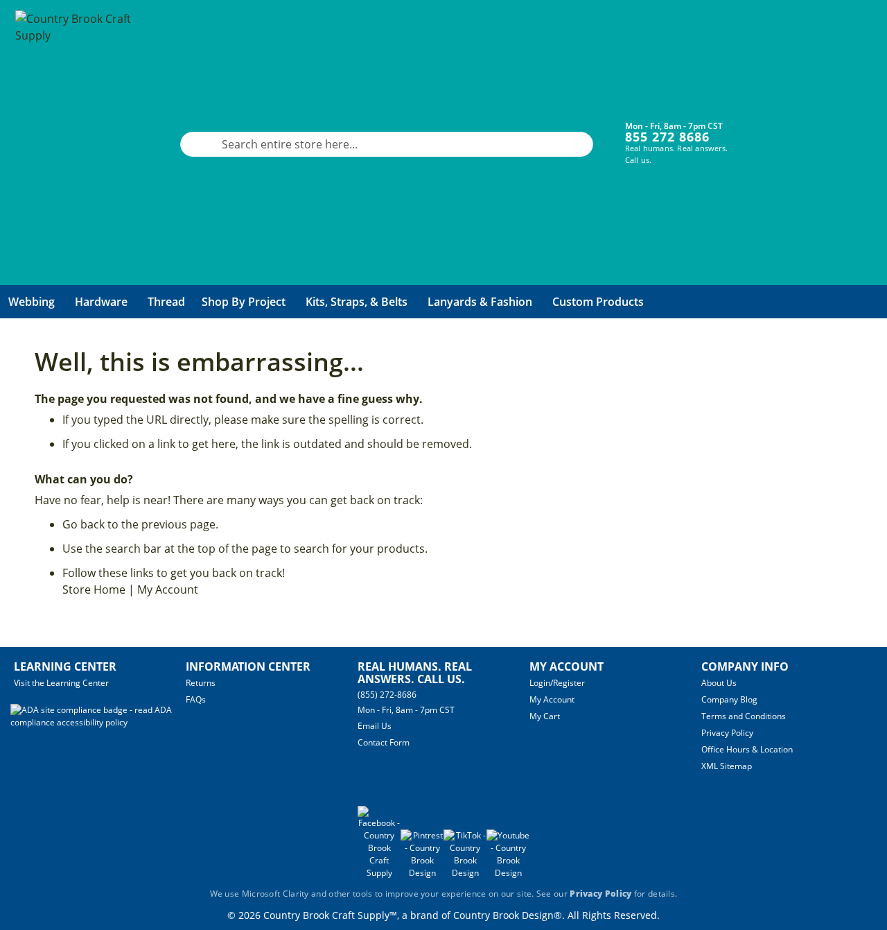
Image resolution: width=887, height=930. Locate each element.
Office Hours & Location (747, 749)
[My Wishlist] (812, 134)
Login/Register (557, 683)
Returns (201, 683)
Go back (83, 524)
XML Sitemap (726, 766)
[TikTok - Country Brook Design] (465, 873)
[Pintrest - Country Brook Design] (422, 873)
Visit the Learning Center (61, 683)
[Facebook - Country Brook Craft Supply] (379, 873)
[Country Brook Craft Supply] (77, 144)
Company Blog (729, 699)
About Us (719, 683)
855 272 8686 (667, 136)
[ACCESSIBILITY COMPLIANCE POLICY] (98, 722)
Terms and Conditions (743, 716)
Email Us (375, 726)
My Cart (544, 716)
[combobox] (387, 144)
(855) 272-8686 (387, 694)
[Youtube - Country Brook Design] (507, 873)
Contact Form (384, 742)
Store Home (93, 589)
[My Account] (771, 134)
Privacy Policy (727, 733)
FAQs (196, 699)
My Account (167, 589)
